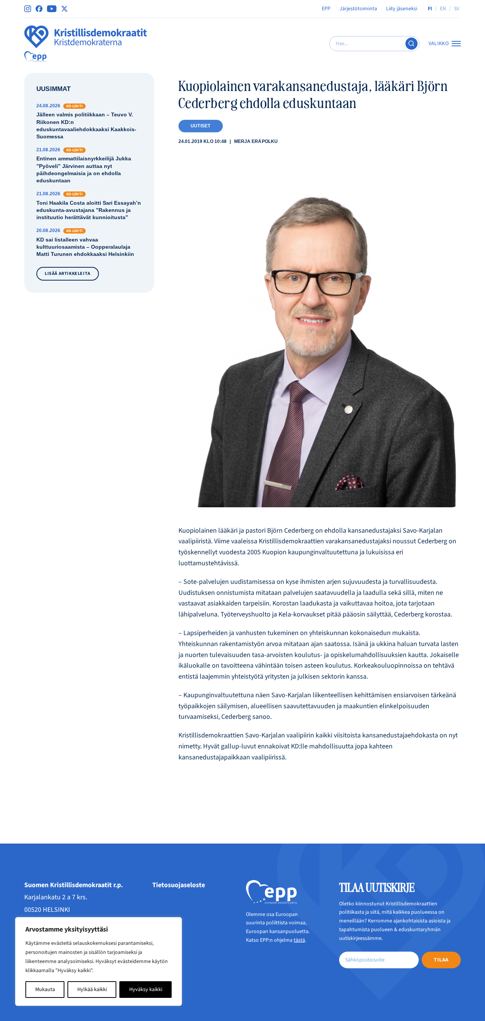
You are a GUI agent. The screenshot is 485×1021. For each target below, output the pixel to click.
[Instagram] (27, 8)
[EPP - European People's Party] (35, 56)
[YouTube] (51, 8)
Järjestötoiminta (358, 9)
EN (443, 9)
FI (430, 9)
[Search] (411, 44)
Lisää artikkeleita (68, 273)
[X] (64, 8)
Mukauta (45, 989)
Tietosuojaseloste (178, 885)
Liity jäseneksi (401, 9)
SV (456, 9)
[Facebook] (39, 8)
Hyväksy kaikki (145, 989)
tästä (299, 940)
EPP (326, 9)
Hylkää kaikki (92, 989)
